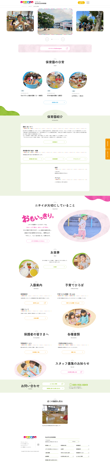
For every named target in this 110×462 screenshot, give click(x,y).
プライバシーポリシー (24, 442)
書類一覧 (73, 352)
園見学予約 (107, 143)
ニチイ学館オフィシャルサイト (26, 447)
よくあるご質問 (53, 384)
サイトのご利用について (25, 443)
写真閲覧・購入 (36, 352)
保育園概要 (55, 159)
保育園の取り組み (33, 159)
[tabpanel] (55, 22)
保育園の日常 (55, 102)
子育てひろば (107, 154)
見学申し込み (36, 303)
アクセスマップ (76, 159)
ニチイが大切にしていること (38, 241)
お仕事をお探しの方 (81, 2)
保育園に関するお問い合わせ (53, 388)
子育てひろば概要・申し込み (72, 303)
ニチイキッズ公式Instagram (55, 48)
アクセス (73, 441)
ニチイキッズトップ (24, 6)
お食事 (55, 267)
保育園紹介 (55, 142)
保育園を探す (30, 6)
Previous (47, 39)
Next (63, 39)
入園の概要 (36, 318)
